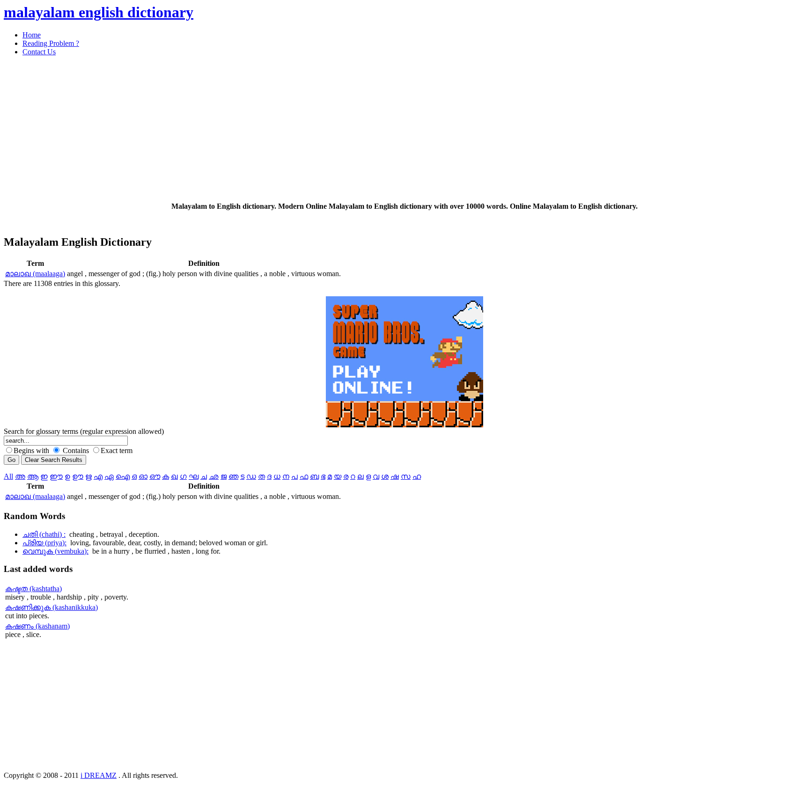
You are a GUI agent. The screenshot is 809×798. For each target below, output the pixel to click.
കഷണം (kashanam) (37, 626)
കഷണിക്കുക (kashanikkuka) (51, 607)
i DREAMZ (99, 775)
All (8, 476)
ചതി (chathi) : (44, 534)
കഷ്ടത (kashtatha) (33, 589)
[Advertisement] (285, 129)
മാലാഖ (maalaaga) (35, 274)
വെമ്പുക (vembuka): (55, 551)
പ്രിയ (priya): (44, 543)
